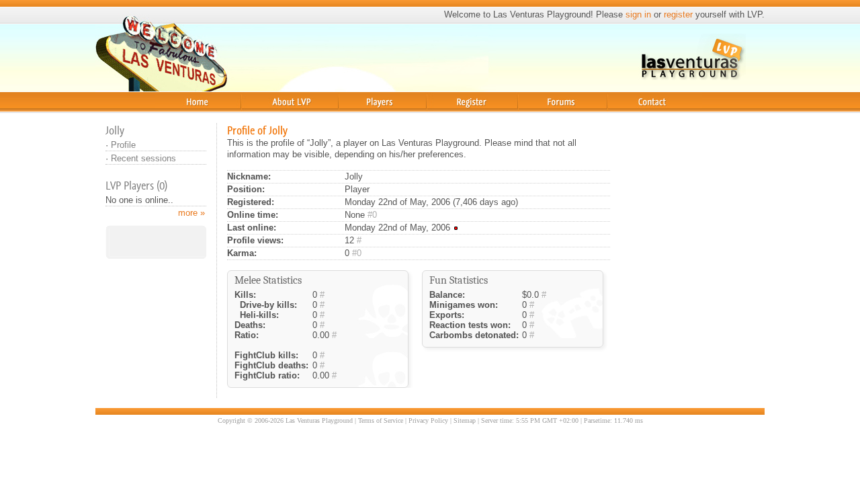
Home (166, 117)
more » (191, 213)
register (678, 14)
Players (354, 117)
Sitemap (465, 420)
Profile (123, 145)
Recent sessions (143, 158)
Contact (625, 117)
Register (446, 117)
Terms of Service (380, 420)
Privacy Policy (428, 420)
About (252, 117)
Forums (534, 117)
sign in (638, 14)
